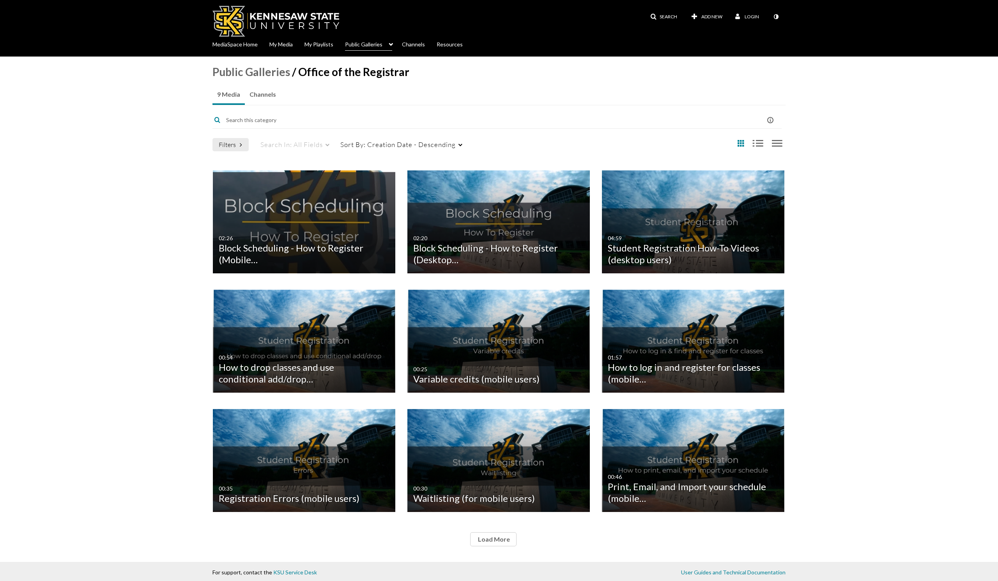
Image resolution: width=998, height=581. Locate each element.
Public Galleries (251, 71)
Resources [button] (450, 44)
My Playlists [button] (318, 44)
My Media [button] (281, 44)
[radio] (740, 143)
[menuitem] (240, 44)
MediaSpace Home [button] (235, 44)
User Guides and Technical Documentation (733, 572)
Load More (493, 539)
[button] (663, 17)
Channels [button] (413, 44)
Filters (227, 144)
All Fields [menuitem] (291, 144)
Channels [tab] (263, 94)
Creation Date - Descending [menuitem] (398, 144)
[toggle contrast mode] (776, 17)
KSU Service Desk (295, 572)
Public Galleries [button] (363, 44)
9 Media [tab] (228, 94)
